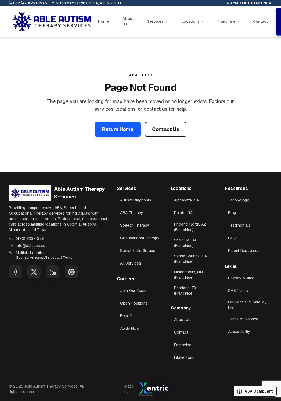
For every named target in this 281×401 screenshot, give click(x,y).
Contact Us (165, 129)
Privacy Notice (241, 277)
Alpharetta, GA (186, 200)
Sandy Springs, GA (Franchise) (190, 259)
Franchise (182, 344)
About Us (128, 21)
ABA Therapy (131, 212)
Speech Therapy (134, 225)
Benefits (127, 315)
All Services (130, 263)
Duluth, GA (183, 212)
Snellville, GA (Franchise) (185, 243)
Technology (238, 200)
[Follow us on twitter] (34, 271)
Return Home (117, 129)
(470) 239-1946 (30, 238)
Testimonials (239, 225)
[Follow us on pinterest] (71, 271)
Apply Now (129, 328)
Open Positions (134, 303)
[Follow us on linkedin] (52, 271)
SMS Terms (238, 290)
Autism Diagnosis (135, 200)
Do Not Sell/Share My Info (247, 305)
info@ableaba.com (32, 245)
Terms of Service (243, 319)
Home (103, 21)
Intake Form (184, 357)
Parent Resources (244, 250)
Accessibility (239, 331)
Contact (181, 332)
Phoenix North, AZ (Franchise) (190, 227)
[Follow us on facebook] (15, 271)
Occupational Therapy (139, 237)
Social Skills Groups (137, 250)
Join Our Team (133, 290)
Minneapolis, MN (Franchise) (188, 274)
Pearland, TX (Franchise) (185, 290)
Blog (232, 212)
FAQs (233, 237)
